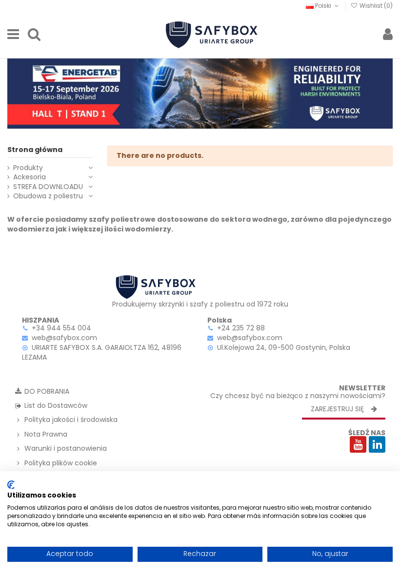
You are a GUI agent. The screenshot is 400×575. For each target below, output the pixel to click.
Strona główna (34, 149)
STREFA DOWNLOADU (48, 187)
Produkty (28, 167)
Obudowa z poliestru (48, 196)
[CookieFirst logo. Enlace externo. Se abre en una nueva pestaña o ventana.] (11, 484)
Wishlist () (375, 5)
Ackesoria (29, 177)
